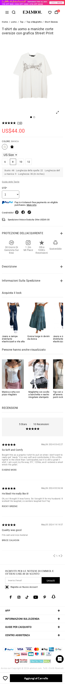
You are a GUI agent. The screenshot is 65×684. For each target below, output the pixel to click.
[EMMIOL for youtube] (35, 597)
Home (5, 22)
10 (19, 123)
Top (22, 22)
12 (28, 161)
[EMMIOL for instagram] (18, 597)
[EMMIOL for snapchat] (53, 596)
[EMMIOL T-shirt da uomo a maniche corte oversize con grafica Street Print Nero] (12, 148)
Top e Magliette (34, 22)
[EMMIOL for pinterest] (44, 597)
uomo (14, 22)
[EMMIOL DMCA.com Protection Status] (40, 663)
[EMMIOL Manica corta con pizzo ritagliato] (13, 374)
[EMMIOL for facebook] (10, 597)
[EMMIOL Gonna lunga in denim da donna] (38, 318)
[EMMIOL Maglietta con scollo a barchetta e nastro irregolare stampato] (39, 374)
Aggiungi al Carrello (36, 678)
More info (32, 205)
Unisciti (51, 580)
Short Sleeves (51, 22)
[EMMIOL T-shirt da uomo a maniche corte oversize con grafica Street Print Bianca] (4, 148)
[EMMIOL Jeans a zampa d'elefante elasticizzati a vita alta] (13, 318)
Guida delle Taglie (10, 182)
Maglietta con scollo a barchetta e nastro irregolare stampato (38, 394)
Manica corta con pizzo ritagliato (11, 393)
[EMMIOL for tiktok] (27, 597)
